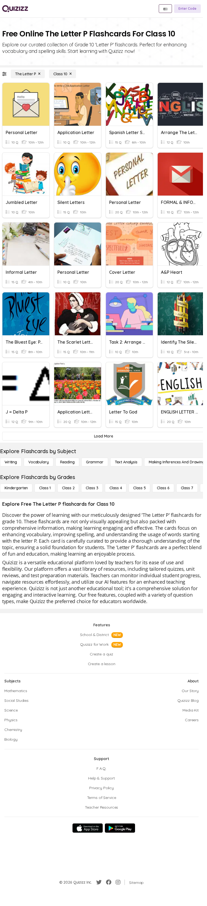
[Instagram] (118, 882)
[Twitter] (99, 882)
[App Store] (88, 828)
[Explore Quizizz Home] (15, 8)
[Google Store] (120, 828)
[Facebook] (108, 882)
